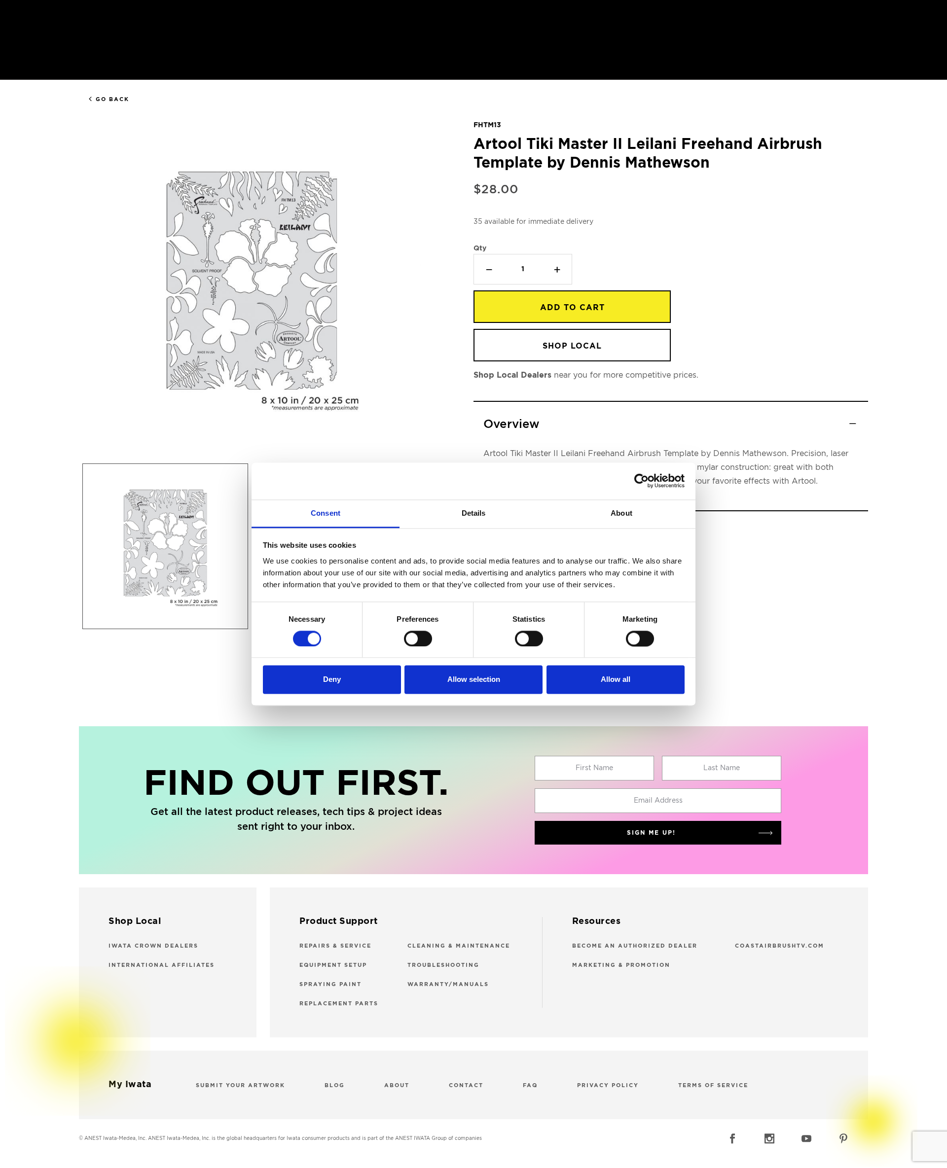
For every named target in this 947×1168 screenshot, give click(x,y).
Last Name (721, 768)
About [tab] (621, 513)
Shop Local (572, 346)
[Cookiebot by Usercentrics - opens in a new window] (641, 480)
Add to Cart (572, 308)
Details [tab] (474, 513)
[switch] (418, 638)
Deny (332, 679)
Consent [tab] (325, 513)
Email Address (658, 800)
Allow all (615, 679)
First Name (594, 768)
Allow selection (473, 679)
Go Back (112, 99)
